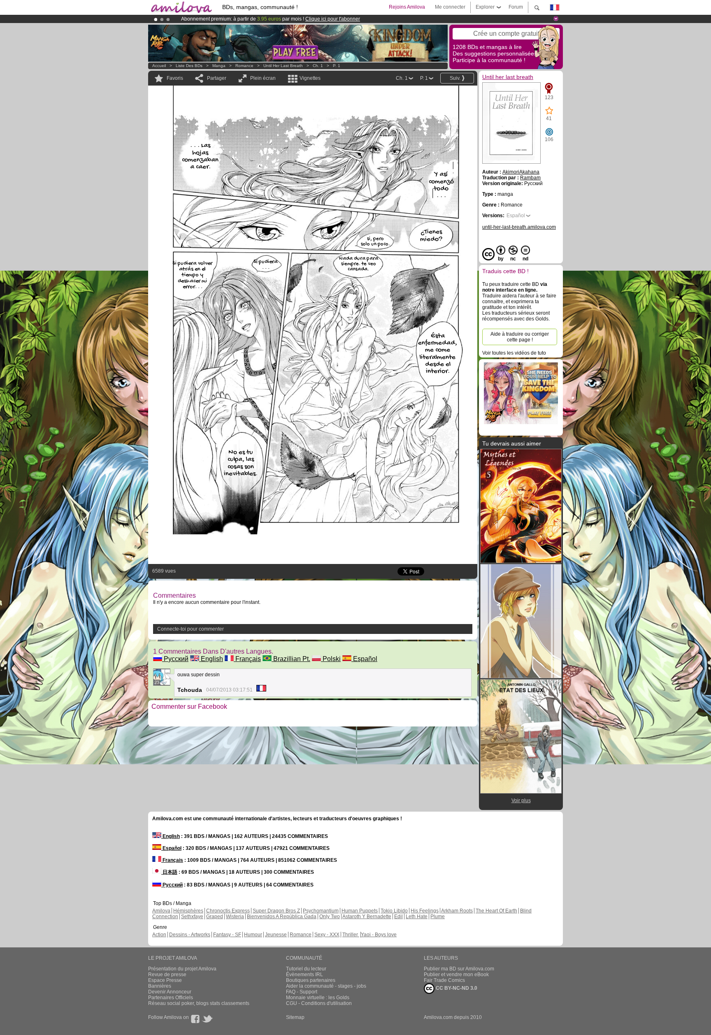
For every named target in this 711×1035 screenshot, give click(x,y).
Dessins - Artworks (189, 935)
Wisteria (235, 916)
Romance (244, 65)
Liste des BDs (189, 65)
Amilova (161, 911)
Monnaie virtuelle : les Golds (317, 997)
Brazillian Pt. (291, 658)
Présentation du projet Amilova (182, 969)
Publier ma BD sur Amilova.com (459, 969)
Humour (253, 935)
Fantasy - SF (227, 935)
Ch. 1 (318, 65)
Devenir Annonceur (169, 992)
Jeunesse (276, 935)
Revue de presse (167, 974)
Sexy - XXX (326, 935)
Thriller (350, 935)
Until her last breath (283, 65)
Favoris (175, 78)
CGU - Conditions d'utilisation (319, 1003)
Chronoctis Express (228, 911)
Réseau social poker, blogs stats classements (198, 1003)
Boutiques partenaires (310, 980)
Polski (331, 658)
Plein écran (263, 78)
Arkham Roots (457, 911)
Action (159, 935)
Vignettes (310, 78)
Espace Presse (165, 980)
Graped (214, 916)
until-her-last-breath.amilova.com (519, 227)
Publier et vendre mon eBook (456, 974)
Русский (175, 658)
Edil (398, 916)
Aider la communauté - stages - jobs (326, 986)
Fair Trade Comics (444, 980)
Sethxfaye (192, 916)
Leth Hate (417, 916)
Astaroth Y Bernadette (366, 916)
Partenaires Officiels (170, 997)
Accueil (159, 65)
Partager (216, 78)
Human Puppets (360, 911)
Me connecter (450, 7)
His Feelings (425, 911)
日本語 (169, 872)
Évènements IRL (304, 974)
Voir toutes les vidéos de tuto (514, 353)
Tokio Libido (394, 911)
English (211, 658)
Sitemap (295, 1017)
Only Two (329, 916)
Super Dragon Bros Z (276, 911)
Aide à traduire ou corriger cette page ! (519, 337)
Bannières (159, 986)
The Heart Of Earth (496, 911)
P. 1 (336, 65)
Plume (437, 916)
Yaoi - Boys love (379, 935)
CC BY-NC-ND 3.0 (455, 988)
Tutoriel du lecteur (306, 969)
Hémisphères (188, 911)
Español (364, 658)
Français (247, 658)
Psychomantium (321, 911)
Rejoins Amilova (407, 7)
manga (218, 65)
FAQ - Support (301, 992)
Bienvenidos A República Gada (281, 916)
